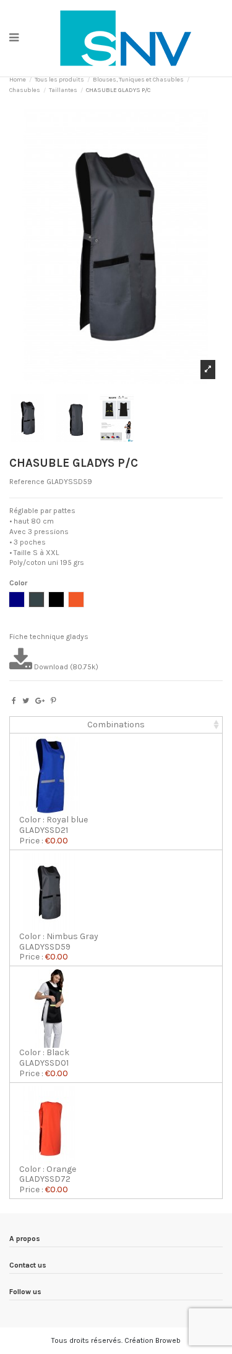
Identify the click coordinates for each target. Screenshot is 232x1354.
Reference (27, 481)
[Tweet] (25, 700)
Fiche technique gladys (48, 636)
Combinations (116, 724)
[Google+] (40, 700)
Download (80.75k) (65, 666)
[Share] (14, 700)
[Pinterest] (53, 700)
